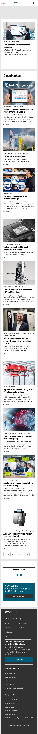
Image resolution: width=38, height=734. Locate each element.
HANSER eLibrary (10, 707)
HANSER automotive (11, 677)
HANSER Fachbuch (10, 703)
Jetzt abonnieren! (19, 596)
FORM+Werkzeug (10, 673)
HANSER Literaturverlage (12, 718)
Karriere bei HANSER (11, 700)
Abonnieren (19, 659)
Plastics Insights (9, 684)
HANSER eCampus (10, 714)
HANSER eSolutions (11, 710)
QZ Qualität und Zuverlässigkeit (14, 688)
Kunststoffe (8, 681)
